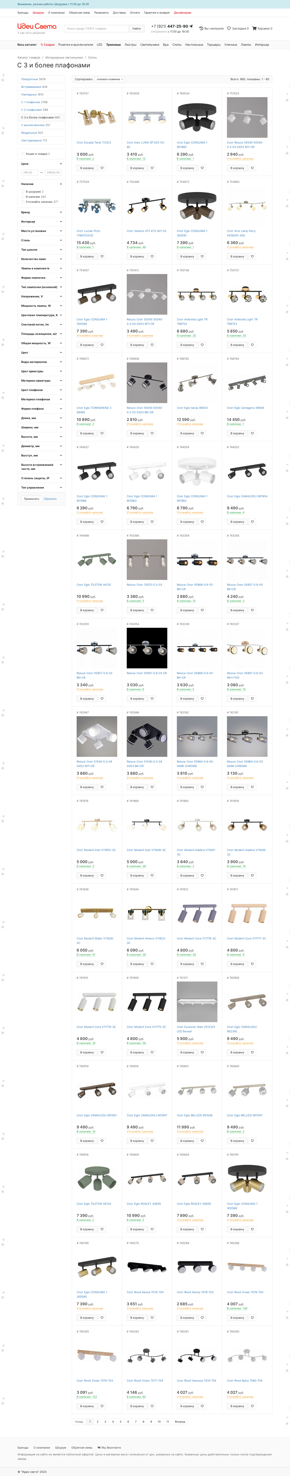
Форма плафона (32, 408)
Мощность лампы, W (36, 305)
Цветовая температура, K (39, 315)
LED (99, 44)
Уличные (230, 44)
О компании (56, 12)
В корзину (87, 168)
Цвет (24, 352)
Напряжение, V (32, 296)
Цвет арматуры (32, 371)
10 (159, 1421)
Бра (166, 44)
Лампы (246, 44)
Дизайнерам (182, 12)
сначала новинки (109, 79)
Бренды (23, 12)
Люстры (131, 44)
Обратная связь (79, 12)
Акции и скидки (38, 153)
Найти (136, 28)
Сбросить (50, 498)
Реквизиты (101, 12)
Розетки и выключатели (75, 44)
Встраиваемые (34, 86)
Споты (177, 44)
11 (167, 1421)
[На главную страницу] (39, 26)
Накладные (32, 94)
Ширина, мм (29, 427)
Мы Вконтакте (111, 1447)
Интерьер (262, 44)
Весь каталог (27, 44)
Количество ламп (33, 259)
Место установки (33, 231)
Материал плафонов (35, 399)
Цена (24, 163)
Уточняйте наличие (42, 201)
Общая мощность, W (36, 343)
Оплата (135, 12)
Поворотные (33, 79)
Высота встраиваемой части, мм (37, 466)
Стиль (25, 240)
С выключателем (35, 125)
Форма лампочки (33, 277)
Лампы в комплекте (35, 268)
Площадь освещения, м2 (39, 333)
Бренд (25, 212)
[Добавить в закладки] (102, 168)
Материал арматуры (36, 380)
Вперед (180, 1421)
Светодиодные (34, 140)
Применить (31, 498)
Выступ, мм (29, 455)
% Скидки (48, 44)
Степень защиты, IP (35, 478)
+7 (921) (169, 26)
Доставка (119, 12)
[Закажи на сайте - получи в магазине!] (5, 743)
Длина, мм (28, 418)
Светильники (149, 44)
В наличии (36, 196)
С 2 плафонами (34, 109)
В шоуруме (35, 191)
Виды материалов (34, 362)
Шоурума (60, 4)
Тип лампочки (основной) (39, 287)
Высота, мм (29, 436)
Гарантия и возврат (157, 12)
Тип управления (32, 487)
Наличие (27, 184)
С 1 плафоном (34, 102)
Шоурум (38, 12)
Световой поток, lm (35, 324)
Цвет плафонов (32, 390)
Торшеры (214, 44)
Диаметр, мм (30, 446)
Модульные (32, 132)
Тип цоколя (29, 249)
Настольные (194, 44)
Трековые (113, 44)
